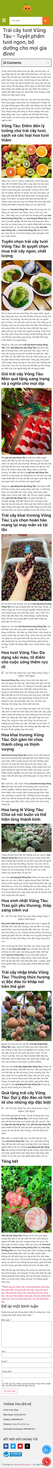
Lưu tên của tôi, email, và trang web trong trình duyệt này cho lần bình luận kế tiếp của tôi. (26, 1385)
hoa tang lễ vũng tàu (24, 1289)
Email (4, 1361)
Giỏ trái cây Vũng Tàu (15, 1286)
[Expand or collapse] (48, 62)
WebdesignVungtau (22, 1464)
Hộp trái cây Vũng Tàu (16, 1292)
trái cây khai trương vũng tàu (19, 1295)
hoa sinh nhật (7, 1289)
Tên (3, 1351)
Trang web (6, 1371)
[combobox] (25, 21)
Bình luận (6, 1320)
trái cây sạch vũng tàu (21, 1298)
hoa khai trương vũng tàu (37, 1286)
